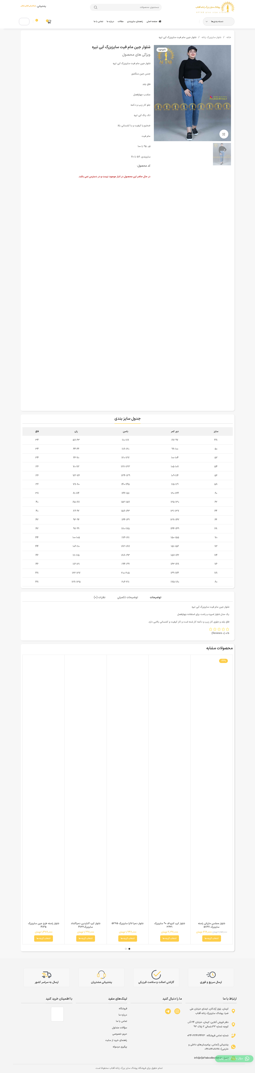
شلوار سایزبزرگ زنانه (211, 37)
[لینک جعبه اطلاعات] (38, 7)
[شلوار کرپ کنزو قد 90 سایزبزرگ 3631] (169, 789)
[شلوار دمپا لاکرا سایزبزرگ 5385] (127, 789)
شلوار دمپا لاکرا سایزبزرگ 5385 (128, 923)
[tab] (156, 597)
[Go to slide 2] (126, 949)
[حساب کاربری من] (24, 21)
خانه (228, 37)
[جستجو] (96, 7)
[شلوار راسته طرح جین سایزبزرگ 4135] (43, 789)
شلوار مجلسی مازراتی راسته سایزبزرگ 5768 (211, 925)
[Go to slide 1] (129, 949)
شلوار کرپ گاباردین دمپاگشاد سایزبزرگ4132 (85, 925)
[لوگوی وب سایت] (214, 7)
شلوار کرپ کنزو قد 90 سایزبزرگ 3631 (169, 925)
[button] (43, 39)
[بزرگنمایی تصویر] (223, 134)
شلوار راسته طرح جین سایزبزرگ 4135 (43, 925)
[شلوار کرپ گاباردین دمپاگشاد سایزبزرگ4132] (85, 789)
